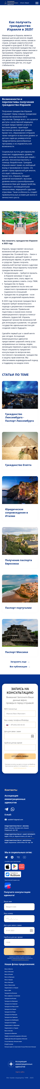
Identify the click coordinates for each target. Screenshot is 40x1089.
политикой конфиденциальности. (24, 767)
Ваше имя (8, 901)
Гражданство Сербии (10, 1022)
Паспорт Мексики (16, 652)
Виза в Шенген (9, 969)
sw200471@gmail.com (15, 820)
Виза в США (8, 990)
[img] (15, 867)
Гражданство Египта (18, 465)
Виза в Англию (9, 1030)
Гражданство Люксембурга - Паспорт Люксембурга (19, 417)
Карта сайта (20, 1072)
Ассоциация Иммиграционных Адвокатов (12, 3)
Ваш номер (8, 913)
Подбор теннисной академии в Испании (16, 1036)
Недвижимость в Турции (11, 1028)
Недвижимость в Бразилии (12, 1025)
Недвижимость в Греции (11, 987)
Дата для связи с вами (12, 731)
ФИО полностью (10, 709)
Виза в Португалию (10, 985)
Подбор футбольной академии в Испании (16, 1038)
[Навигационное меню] (36, 3)
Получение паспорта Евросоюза (18, 561)
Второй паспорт (9, 1044)
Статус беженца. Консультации (13, 1041)
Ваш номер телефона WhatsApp (16, 720)
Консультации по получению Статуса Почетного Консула (20, 1046)
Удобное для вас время (13, 743)
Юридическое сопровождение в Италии (16, 512)
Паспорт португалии (18, 607)
